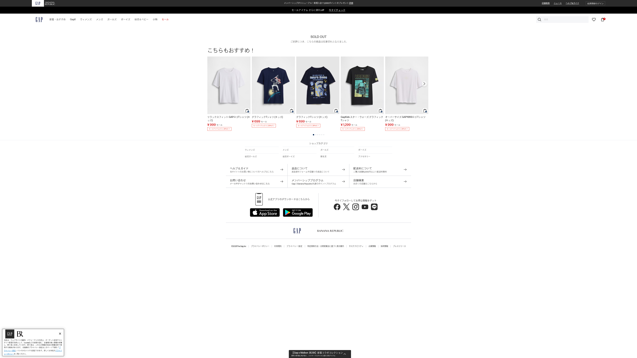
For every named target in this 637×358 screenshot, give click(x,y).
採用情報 (384, 246)
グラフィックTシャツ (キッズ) (267, 117)
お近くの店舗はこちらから (365, 184)
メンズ (286, 150)
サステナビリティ (356, 246)
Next (424, 83)
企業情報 (372, 246)
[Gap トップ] (37, 19)
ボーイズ (362, 150)
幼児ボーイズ (289, 156)
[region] (33, 342)
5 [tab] (321, 134)
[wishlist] (594, 19)
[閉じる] (60, 333)
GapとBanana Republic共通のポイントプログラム (314, 184)
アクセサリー (364, 156)
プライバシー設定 (294, 246)
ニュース (558, 3)
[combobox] (562, 19)
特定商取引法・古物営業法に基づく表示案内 (325, 246)
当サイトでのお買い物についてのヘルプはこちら (252, 172)
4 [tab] (319, 134)
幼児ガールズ (251, 156)
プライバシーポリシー (260, 246)
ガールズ (324, 150)
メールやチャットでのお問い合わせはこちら (250, 184)
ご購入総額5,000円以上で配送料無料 (370, 172)
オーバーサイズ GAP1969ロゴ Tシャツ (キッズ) (405, 119)
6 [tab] (323, 134)
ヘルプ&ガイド (572, 3)
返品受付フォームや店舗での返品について (310, 172)
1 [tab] (313, 134)
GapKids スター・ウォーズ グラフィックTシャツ (362, 119)
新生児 (323, 156)
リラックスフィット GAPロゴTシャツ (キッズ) (228, 119)
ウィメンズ (250, 150)
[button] (595, 3)
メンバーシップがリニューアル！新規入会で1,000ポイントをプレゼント (318, 3)
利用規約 (278, 246)
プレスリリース (399, 246)
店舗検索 (546, 3)
